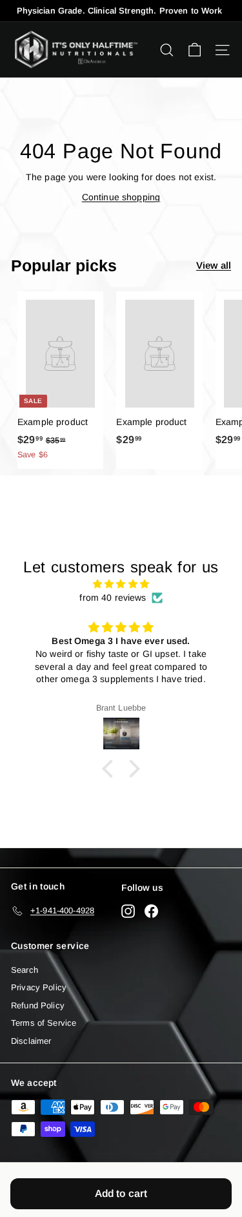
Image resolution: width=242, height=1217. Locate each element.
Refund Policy (38, 1005)
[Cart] (194, 50)
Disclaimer (31, 1041)
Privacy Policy (38, 987)
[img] (121, 584)
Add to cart (121, 1193)
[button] (111, 769)
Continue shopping (121, 197)
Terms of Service (43, 1023)
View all (213, 265)
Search (24, 970)
